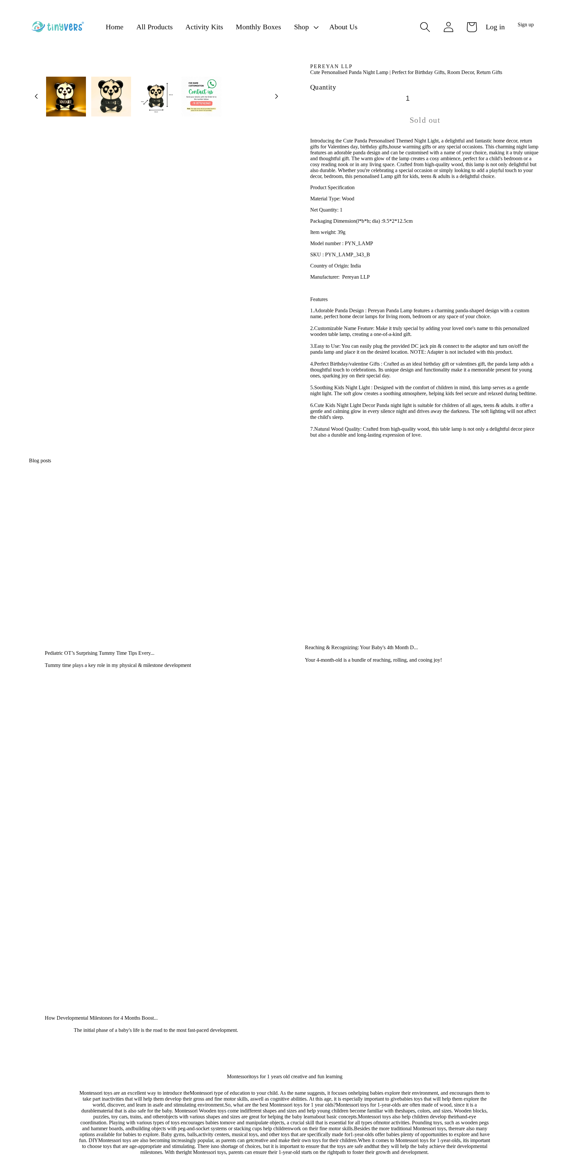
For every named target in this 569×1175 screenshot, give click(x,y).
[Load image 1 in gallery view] (66, 96)
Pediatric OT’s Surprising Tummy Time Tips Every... (99, 653)
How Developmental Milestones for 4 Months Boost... (101, 1018)
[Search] (425, 26)
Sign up (526, 24)
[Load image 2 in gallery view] (111, 96)
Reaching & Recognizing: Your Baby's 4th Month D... (361, 647)
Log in (495, 27)
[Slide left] (36, 96)
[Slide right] (276, 96)
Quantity (323, 87)
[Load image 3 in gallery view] (156, 96)
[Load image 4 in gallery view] (201, 96)
